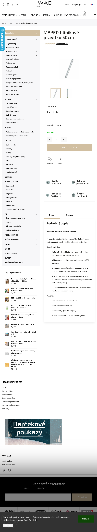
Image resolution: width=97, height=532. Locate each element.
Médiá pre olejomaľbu (14, 86)
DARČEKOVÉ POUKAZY (14, 262)
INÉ (6, 214)
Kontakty (5, 408)
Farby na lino (10, 63)
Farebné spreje (11, 75)
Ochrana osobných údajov (11, 405)
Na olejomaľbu (11, 197)
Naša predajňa (76, 5)
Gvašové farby (11, 55)
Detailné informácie (54, 125)
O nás (67, 5)
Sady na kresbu (11, 168)
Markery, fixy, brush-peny (15, 156)
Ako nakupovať (7, 394)
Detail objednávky (9, 398)
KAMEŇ (7, 249)
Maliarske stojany (12, 230)
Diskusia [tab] (69, 215)
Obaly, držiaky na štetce (15, 119)
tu (37, 520)
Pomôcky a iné (11, 172)
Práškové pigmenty (13, 79)
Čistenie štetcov (12, 123)
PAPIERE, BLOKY (11, 181)
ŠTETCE (8, 99)
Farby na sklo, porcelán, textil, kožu (19, 82)
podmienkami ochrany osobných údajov (60, 488)
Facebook (3, 4)
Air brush (9, 71)
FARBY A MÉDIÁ (11, 39)
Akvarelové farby (12, 47)
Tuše (7, 160)
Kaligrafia (9, 164)
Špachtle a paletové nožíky (16, 218)
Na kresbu (9, 190)
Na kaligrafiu (10, 205)
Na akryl (9, 201)
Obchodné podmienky (10, 401)
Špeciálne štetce (12, 111)
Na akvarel (10, 186)
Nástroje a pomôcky (13, 226)
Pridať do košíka (69, 147)
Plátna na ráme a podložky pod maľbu (20, 132)
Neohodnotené (62, 44)
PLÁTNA (8, 127)
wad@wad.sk (7, 461)
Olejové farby (11, 43)
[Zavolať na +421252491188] (13, 4)
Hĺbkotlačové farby (13, 59)
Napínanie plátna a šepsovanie (17, 136)
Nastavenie (8, 525)
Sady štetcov (11, 115)
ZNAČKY (8, 258)
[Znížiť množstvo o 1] (49, 139)
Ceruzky (9, 149)
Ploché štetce (11, 107)
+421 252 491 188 (8, 464)
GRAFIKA (8, 177)
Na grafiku (9, 193)
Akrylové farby (11, 51)
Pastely (8, 153)
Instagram (8, 4)
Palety (8, 222)
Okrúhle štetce (11, 103)
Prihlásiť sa (82, 497)
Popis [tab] (51, 215)
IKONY (7, 244)
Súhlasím (85, 519)
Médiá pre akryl (11, 90)
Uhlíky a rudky (11, 145)
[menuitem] (10, 15)
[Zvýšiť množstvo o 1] (64, 139)
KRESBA (8, 140)
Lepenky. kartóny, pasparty (16, 209)
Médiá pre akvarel (12, 94)
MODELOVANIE (11, 253)
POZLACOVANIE (11, 235)
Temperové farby (12, 67)
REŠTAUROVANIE (12, 239)
